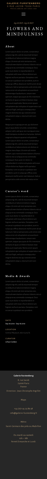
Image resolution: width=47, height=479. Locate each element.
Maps (23, 400)
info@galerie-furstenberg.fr (23, 413)
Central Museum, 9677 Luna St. (17, 333)
